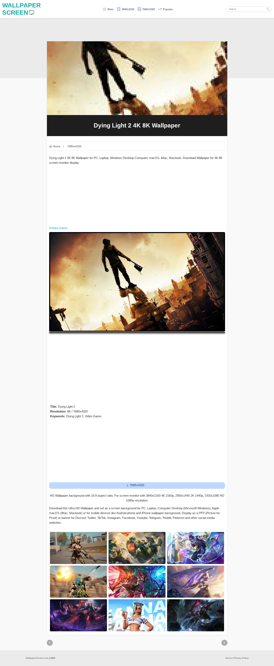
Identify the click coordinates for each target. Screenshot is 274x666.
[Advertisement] (137, 195)
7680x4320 (146, 9)
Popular (165, 9)
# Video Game (58, 228)
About (228, 658)
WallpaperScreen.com (37, 658)
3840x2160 (125, 9)
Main (108, 9)
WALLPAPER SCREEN (21, 9)
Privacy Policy (241, 658)
